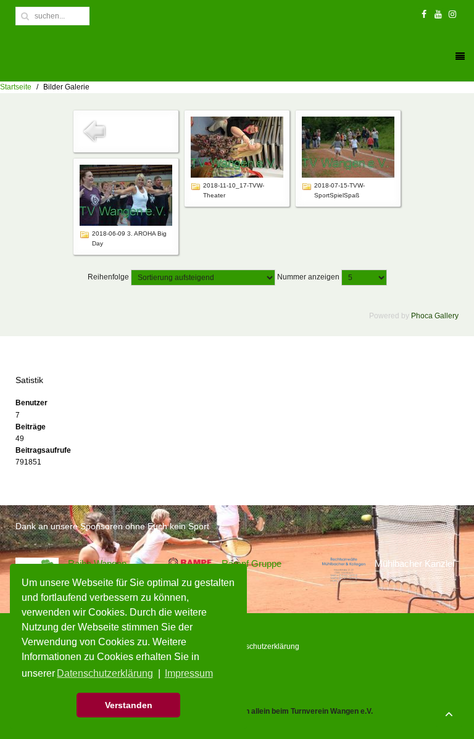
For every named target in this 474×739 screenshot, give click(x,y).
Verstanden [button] (128, 705)
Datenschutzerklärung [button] (105, 673)
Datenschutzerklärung (262, 646)
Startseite (15, 87)
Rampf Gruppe (251, 563)
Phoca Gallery (435, 316)
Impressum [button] (189, 673)
